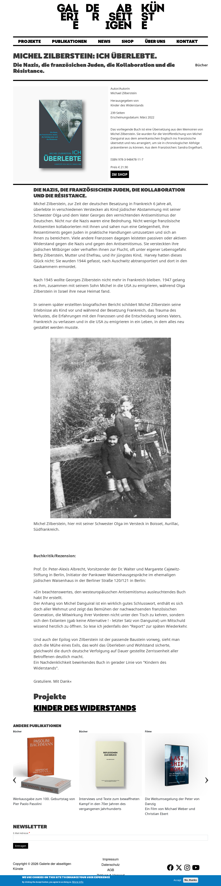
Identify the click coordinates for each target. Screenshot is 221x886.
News (104, 42)
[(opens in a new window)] (171, 868)
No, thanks (190, 880)
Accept (177, 880)
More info (77, 881)
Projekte (29, 42)
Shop (128, 42)
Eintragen (20, 845)
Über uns (155, 42)
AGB (110, 869)
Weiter (206, 776)
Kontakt (187, 42)
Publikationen (69, 42)
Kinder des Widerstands (85, 708)
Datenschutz (110, 864)
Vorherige (14, 776)
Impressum (111, 859)
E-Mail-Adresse (20, 833)
